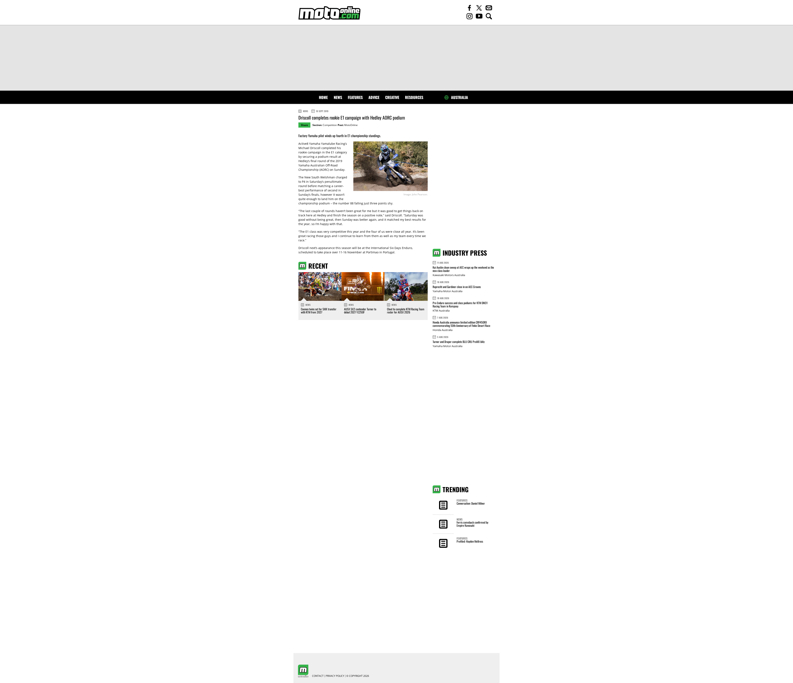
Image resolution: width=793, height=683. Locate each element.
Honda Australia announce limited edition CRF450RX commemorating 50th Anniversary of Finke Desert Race (461, 324)
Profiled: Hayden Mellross (470, 541)
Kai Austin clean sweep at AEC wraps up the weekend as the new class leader (463, 269)
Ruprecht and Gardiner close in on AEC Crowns (457, 287)
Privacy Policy (335, 676)
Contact (318, 676)
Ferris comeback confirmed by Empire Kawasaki (472, 524)
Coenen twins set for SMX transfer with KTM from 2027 (318, 310)
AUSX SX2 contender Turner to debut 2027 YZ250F (360, 310)
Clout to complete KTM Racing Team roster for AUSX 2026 (405, 310)
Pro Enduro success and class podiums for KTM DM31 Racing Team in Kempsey (460, 304)
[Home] (329, 13)
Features (355, 97)
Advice (373, 97)
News (338, 97)
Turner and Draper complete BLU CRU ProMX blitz (459, 341)
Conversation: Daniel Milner (471, 503)
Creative (392, 97)
